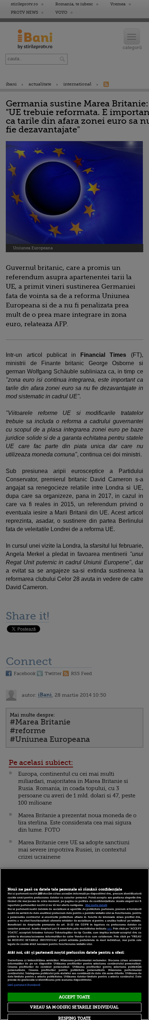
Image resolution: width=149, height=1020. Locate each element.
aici (109, 928)
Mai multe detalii (96, 905)
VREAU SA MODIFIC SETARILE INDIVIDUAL (74, 1007)
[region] (74, 944)
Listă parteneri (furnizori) (24, 985)
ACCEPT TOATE (74, 997)
